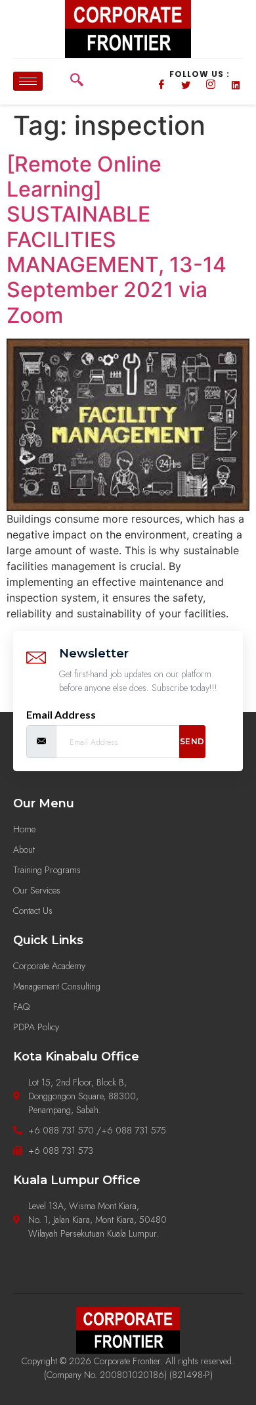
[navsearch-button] (77, 81)
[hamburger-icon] (28, 81)
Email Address (61, 714)
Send (192, 741)
